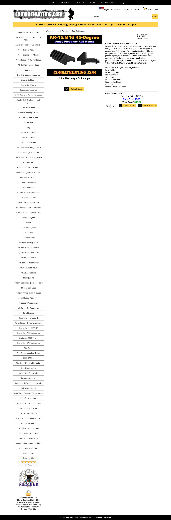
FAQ (122, 3)
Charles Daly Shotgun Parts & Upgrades (29, 101)
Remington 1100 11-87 (28, 328)
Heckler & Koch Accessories (28, 192)
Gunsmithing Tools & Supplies (28, 172)
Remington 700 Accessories (28, 333)
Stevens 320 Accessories (29, 408)
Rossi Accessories (28, 368)
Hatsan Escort (28, 187)
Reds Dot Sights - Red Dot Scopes (71, 31)
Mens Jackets (28, 278)
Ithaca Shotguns (28, 217)
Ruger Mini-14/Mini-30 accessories (29, 383)
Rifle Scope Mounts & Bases (28, 353)
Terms (93, 3)
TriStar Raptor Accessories (28, 433)
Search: (96, 16)
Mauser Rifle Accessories (28, 263)
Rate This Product (114, 93)
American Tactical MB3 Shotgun (29, 45)
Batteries (28, 70)
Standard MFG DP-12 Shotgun (28, 403)
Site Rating (28, 465)
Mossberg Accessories (28, 303)
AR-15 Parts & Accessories (28, 50)
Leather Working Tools (28, 243)
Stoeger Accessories (28, 413)
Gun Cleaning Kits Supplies (28, 152)
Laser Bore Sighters (29, 227)
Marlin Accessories (28, 258)
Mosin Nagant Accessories (28, 298)
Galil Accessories (28, 137)
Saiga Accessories (28, 388)
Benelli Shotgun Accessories (28, 75)
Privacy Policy (108, 3)
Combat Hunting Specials (28, 112)
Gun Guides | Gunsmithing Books (28, 157)
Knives (28, 222)
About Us (79, 3)
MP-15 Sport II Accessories (29, 308)
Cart (150, 9)
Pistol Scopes (28, 313)
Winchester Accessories (28, 448)
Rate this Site (28, 453)
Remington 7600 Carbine (29, 338)
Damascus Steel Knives (28, 117)
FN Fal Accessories (28, 132)
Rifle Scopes (28, 358)
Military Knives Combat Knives (28, 293)
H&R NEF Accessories (28, 177)
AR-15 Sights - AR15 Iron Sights (28, 60)
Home (52, 3)
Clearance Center (29, 107)
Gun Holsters (28, 162)
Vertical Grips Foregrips (28, 438)
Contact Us (127, 9)
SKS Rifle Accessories (28, 398)
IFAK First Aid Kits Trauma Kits (28, 212)
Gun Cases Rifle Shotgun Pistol (28, 147)
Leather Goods (29, 238)
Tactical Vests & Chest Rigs (29, 428)
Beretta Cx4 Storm (28, 80)
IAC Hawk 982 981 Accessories (28, 207)
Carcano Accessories (28, 90)
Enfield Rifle (28, 122)
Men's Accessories (28, 273)
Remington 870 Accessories (28, 343)
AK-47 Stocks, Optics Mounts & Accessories (28, 38)
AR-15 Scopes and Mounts (28, 55)
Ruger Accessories (28, 378)
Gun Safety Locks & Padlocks (28, 167)
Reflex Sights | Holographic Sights (28, 323)
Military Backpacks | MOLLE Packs (28, 283)
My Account (116, 9)
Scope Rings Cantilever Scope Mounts (28, 393)
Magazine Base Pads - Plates (28, 253)
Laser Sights (29, 232)
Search (154, 17)
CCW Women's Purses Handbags (28, 95)
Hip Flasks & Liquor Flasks (28, 202)
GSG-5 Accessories (28, 142)
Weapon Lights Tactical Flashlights (29, 443)
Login (106, 9)
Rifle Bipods (28, 348)
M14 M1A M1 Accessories (28, 248)
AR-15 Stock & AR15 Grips (28, 65)
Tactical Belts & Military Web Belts (29, 418)
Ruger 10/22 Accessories (29, 373)
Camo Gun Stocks (28, 85)
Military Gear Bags (28, 288)
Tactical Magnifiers (28, 423)
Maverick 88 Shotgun (28, 268)
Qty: (108, 105)
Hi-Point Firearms (29, 197)
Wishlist (137, 9)
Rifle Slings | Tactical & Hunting (28, 363)
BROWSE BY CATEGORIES (28, 32)
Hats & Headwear (28, 182)
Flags (28, 127)
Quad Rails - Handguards (29, 318)
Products (65, 3)
